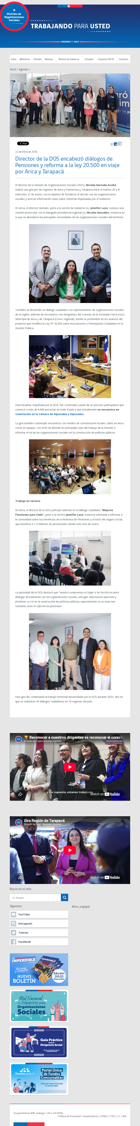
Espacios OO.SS (106, 59)
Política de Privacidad (69, 1116)
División (38, 59)
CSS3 (112, 1116)
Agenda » (24, 69)
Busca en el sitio (20, 889)
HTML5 (104, 1116)
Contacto (123, 59)
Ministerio (25, 59)
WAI (124, 1116)
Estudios (89, 59)
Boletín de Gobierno (69, 59)
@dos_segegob (81, 906)
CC (118, 1116)
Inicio (13, 59)
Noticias (49, 59)
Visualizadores (90, 1116)
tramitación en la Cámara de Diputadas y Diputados (49, 414)
